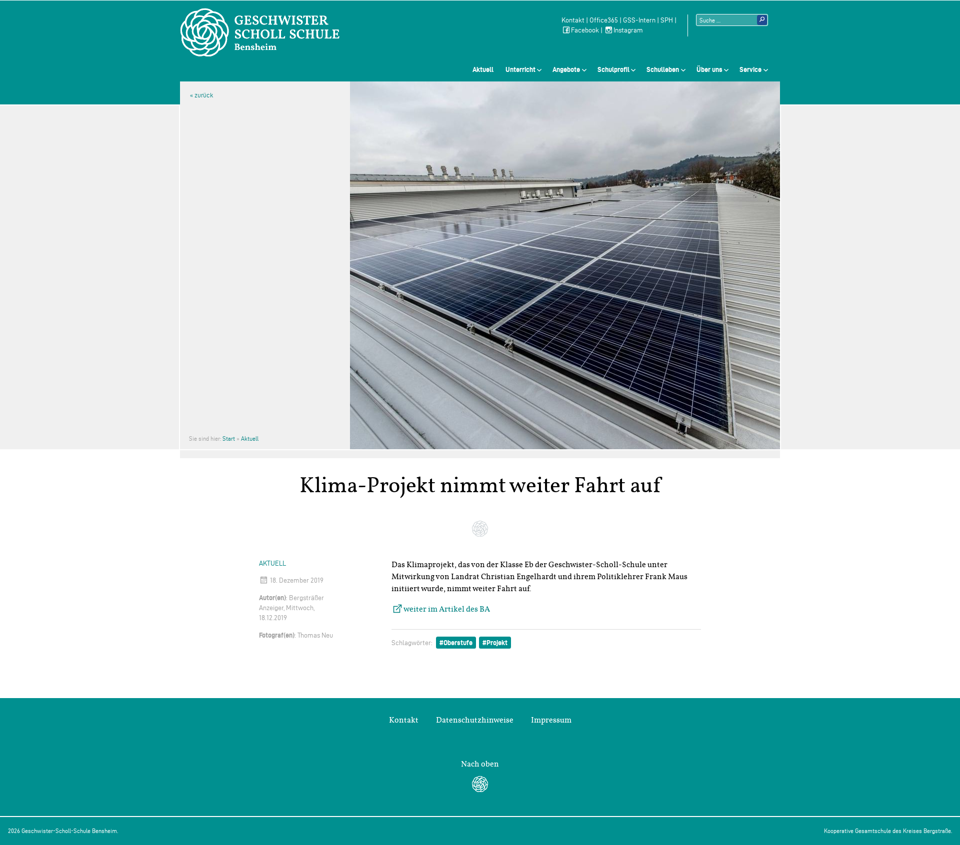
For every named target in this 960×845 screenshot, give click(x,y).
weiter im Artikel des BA (447, 609)
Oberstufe (458, 643)
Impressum (551, 720)
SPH (666, 20)
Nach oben (480, 764)
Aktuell (483, 69)
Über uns (709, 69)
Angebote (566, 69)
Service (751, 69)
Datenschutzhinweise (475, 720)
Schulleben (662, 69)
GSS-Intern (639, 20)
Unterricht (521, 69)
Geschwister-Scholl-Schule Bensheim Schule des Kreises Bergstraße (260, 32)
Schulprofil (614, 69)
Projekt (497, 643)
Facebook (585, 30)
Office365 (604, 20)
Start (228, 438)
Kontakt (573, 20)
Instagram (628, 30)
